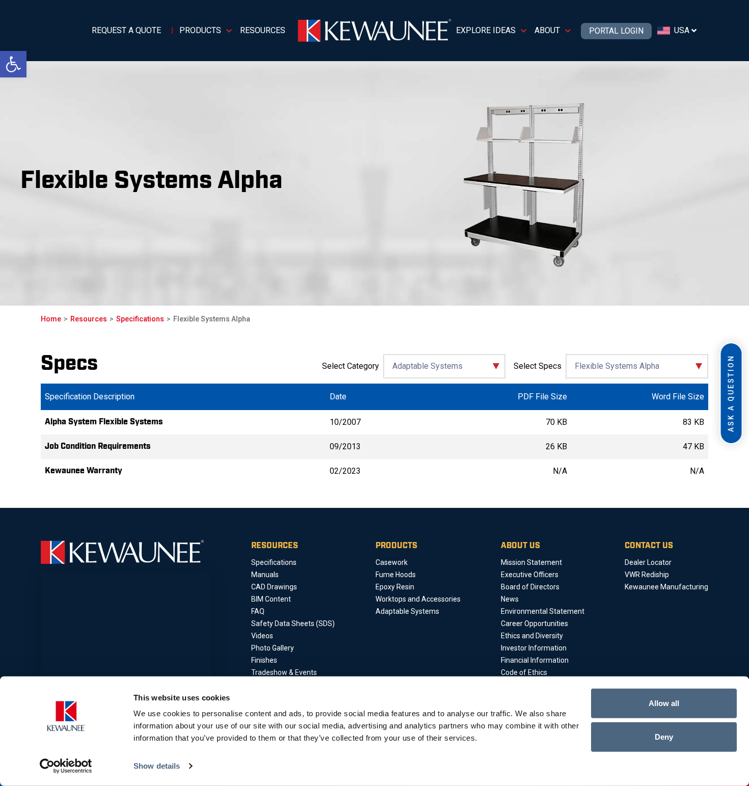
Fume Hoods (396, 575)
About (547, 30)
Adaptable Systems (407, 611)
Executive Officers (529, 575)
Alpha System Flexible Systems (104, 422)
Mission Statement (531, 562)
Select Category (350, 366)
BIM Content (271, 599)
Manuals (265, 575)
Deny (664, 736)
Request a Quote (126, 30)
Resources (262, 30)
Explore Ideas (486, 30)
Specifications (140, 319)
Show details (156, 766)
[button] (13, 64)
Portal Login (616, 31)
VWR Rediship (647, 575)
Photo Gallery (272, 648)
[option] (214, 183)
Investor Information (534, 648)
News (510, 599)
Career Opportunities (534, 623)
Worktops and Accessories (418, 599)
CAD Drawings (274, 587)
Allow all (664, 703)
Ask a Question (731, 393)
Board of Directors (530, 587)
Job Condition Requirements (97, 446)
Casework (392, 562)
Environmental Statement (542, 611)
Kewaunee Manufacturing (666, 587)
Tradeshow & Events (284, 672)
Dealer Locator (648, 562)
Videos (262, 636)
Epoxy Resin (395, 587)
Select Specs (537, 366)
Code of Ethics (524, 672)
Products (200, 30)
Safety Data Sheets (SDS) (293, 623)
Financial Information (535, 660)
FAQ (257, 611)
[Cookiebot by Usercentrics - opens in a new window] (66, 766)
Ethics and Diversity (532, 636)
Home (51, 319)
